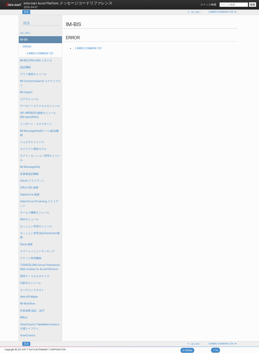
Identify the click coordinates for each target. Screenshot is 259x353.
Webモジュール (29, 219)
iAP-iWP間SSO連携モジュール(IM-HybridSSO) (38, 115)
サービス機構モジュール (34, 212)
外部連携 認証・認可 (32, 310)
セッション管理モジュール (36, 226)
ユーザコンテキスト (32, 289)
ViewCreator (27, 335)
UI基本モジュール (30, 282)
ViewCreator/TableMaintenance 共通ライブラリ (39, 326)
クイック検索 (208, 4)
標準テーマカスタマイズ (34, 276)
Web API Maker (29, 296)
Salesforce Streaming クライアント (39, 203)
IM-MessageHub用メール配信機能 (39, 133)
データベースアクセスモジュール (40, 105)
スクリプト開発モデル (33, 148)
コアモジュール (29, 99)
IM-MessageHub (30, 166)
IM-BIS (24, 39)
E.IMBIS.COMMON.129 (40, 53)
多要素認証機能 (29, 173)
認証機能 (25, 67)
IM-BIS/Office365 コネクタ (36, 60)
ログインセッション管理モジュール (40, 157)
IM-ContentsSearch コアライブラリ (40, 83)
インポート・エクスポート (36, 123)
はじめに (25, 32)
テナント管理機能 (30, 258)
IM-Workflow (27, 303)
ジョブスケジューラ (32, 142)
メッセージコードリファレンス (68, 3)
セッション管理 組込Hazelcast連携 (40, 235)
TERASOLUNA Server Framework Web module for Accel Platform (40, 267)
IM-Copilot (26, 92)
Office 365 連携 (29, 187)
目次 (26, 11)
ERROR (27, 46)
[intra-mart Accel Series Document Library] (13, 4)
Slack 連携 (26, 244)
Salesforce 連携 (29, 194)
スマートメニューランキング (37, 251)
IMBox (23, 317)
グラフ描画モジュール (33, 74)
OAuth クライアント (32, 180)
